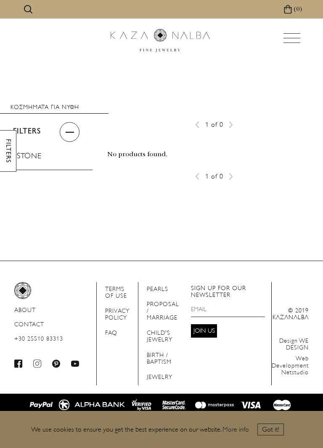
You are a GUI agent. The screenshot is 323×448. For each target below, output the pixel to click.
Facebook (18, 364)
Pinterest (56, 364)
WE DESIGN (294, 344)
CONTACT (29, 325)
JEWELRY (159, 377)
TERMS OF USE (116, 292)
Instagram (37, 364)
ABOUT (25, 310)
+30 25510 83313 (38, 339)
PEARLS (157, 289)
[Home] (160, 40)
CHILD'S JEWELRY (159, 336)
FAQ (111, 333)
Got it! (270, 430)
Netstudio (290, 366)
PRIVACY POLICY (117, 314)
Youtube (75, 364)
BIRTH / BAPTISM (159, 358)
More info (235, 430)
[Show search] (28, 9)
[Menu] (292, 40)
